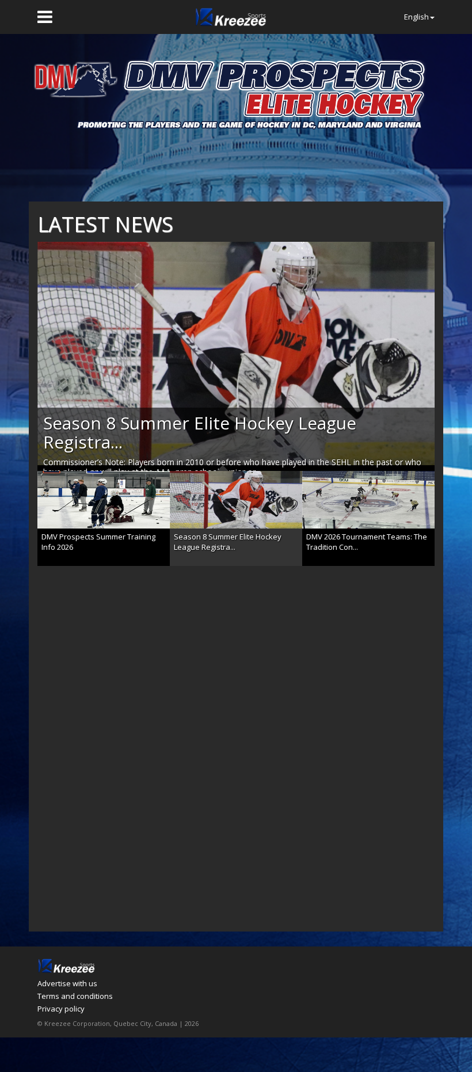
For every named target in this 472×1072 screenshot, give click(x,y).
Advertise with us (67, 983)
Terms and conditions (75, 996)
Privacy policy (61, 1008)
